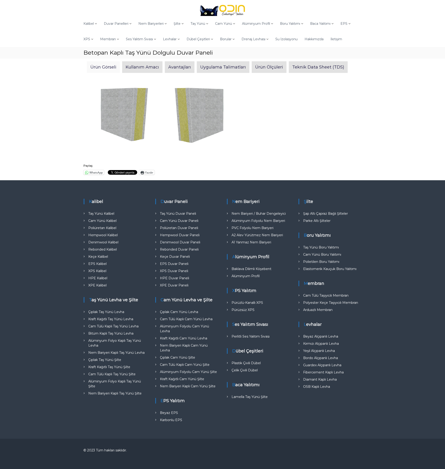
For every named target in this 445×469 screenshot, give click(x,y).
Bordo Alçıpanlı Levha (320, 358)
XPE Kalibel (97, 285)
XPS (86, 39)
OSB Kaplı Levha (316, 387)
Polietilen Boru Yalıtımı (321, 262)
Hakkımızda (314, 39)
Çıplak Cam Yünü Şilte (177, 357)
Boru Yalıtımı (290, 24)
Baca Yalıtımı (320, 24)
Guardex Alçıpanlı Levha (322, 365)
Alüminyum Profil (256, 24)
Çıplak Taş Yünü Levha (106, 312)
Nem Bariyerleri (151, 24)
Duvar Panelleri (116, 24)
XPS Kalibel (97, 271)
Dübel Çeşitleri (198, 39)
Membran (108, 39)
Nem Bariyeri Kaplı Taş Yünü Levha (116, 353)
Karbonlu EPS (171, 420)
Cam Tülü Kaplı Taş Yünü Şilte (112, 374)
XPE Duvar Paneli (174, 285)
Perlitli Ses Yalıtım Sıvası (251, 336)
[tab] (103, 67)
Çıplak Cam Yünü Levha (179, 312)
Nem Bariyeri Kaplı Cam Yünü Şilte (188, 386)
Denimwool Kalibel (103, 242)
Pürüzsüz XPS (243, 310)
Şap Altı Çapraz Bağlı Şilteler (325, 213)
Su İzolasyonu (286, 39)
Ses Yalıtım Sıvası (139, 39)
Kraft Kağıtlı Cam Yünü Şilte (182, 379)
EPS (343, 24)
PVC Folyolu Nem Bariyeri (252, 228)
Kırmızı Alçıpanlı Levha (321, 344)
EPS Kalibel (97, 264)
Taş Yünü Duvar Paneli (178, 213)
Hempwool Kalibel (103, 235)
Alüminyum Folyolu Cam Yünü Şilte (188, 372)
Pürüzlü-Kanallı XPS (247, 303)
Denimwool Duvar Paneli (180, 242)
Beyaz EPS (169, 413)
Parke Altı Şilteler (317, 221)
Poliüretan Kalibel (102, 228)
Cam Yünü (223, 24)
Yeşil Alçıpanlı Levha (319, 351)
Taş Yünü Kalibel (101, 213)
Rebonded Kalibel (102, 249)
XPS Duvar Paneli (174, 271)
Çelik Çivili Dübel (245, 370)
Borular (226, 39)
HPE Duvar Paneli (174, 278)
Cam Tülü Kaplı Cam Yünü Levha (186, 319)
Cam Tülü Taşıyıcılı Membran (326, 295)
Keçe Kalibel (98, 257)
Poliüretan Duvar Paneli (179, 228)
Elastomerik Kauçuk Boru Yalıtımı (329, 269)
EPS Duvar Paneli (174, 264)
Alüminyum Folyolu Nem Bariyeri (258, 221)
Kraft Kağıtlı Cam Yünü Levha (183, 338)
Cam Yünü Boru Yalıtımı (322, 254)
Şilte (177, 24)
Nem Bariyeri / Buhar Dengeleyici (259, 213)
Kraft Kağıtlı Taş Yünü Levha (110, 319)
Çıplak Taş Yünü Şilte (104, 360)
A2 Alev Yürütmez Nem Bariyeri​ (257, 235)
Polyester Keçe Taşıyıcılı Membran (330, 303)
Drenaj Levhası (253, 39)
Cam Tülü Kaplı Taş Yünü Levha (113, 326)
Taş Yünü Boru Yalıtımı (321, 247)
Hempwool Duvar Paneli (180, 235)
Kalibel (88, 24)
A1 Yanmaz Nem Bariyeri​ (251, 242)
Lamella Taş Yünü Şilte (250, 397)
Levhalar (170, 39)
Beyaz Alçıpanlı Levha (320, 336)
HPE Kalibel (97, 278)
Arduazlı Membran (318, 310)
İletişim (336, 39)
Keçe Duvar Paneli (175, 257)
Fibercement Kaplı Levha (323, 372)
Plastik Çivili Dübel (246, 363)
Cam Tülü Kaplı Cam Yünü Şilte (185, 365)
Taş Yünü (198, 24)
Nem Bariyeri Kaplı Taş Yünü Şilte (115, 393)
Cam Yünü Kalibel (102, 221)
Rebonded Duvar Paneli (179, 249)
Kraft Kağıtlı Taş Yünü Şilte (109, 367)
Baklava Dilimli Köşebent (251, 269)
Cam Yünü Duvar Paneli (179, 221)
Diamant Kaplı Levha (320, 379)
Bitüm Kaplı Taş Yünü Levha (111, 333)
